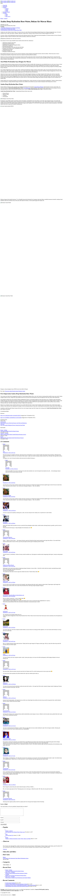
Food (6, 15)
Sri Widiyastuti (6, 724)
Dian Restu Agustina (7, 495)
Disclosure (5, 6)
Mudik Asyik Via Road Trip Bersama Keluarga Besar (15, 875)
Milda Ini (5, 696)
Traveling (5, 13)
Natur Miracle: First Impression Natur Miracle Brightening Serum (15, 858)
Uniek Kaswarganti (7, 738)
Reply (4, 444)
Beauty (6, 9)
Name (1, 817)
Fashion (6, 8)
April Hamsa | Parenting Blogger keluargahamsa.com (13, 595)
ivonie (4, 654)
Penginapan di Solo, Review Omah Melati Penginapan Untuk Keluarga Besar (20, 885)
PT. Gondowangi (27, 87)
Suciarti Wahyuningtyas (7, 537)
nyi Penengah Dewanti (7, 798)
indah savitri (5, 509)
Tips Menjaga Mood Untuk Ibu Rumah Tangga (9, 431)
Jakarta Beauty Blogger (38, 86)
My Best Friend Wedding (10, 882)
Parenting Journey (6, 11)
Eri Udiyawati (5, 640)
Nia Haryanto (5, 754)
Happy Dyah (5, 581)
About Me (5, 5)
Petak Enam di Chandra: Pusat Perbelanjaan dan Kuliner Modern (18, 877)
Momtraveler (5, 626)
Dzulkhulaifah (5, 768)
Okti (4, 451)
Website (2, 822)
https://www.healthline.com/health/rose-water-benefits (10, 417)
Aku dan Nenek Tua (9, 835)
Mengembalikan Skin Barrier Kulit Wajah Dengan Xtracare (12, 437)
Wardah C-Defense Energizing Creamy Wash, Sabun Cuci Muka (18, 838)
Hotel (6, 14)
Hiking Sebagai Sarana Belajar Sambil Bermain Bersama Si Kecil (13, 434)
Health (6, 10)
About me (5, 849)
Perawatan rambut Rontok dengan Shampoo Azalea (15, 391)
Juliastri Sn (5, 683)
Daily (6, 834)
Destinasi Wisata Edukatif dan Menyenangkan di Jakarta (16, 873)
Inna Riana (5, 522)
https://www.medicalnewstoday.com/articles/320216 (10, 415)
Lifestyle (4, 7)
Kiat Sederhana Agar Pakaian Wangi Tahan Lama (15, 832)
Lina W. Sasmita (6, 710)
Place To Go (7, 16)
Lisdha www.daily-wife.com (8, 565)
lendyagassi (5, 611)
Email (1, 819)
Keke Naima (5, 551)
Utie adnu (7, 467)
